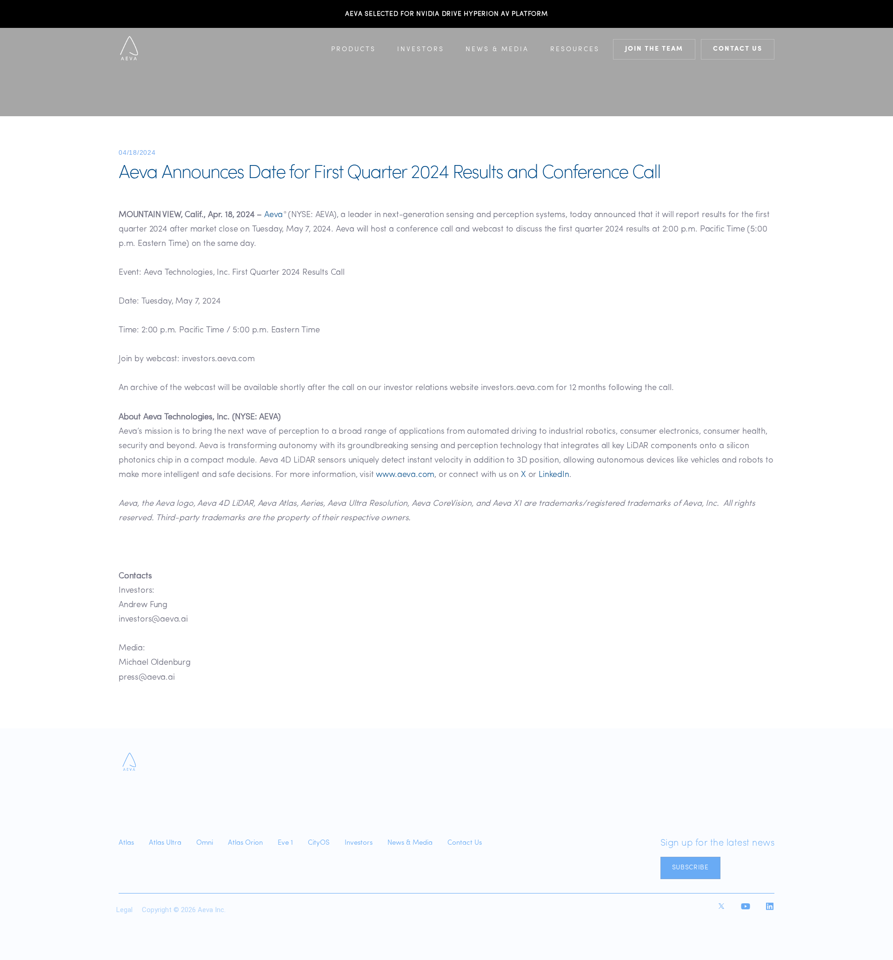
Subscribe (690, 867)
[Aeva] (129, 762)
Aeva (273, 215)
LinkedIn (554, 475)
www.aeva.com (405, 475)
